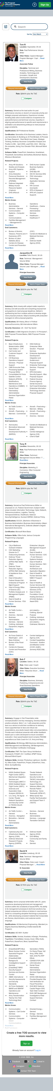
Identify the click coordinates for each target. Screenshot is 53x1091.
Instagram (20, 1066)
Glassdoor (36, 1066)
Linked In (40, 1061)
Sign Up (45, 4)
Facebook (16, 1061)
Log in (38, 1050)
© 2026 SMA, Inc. (26, 1057)
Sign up (26, 1043)
